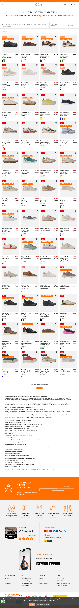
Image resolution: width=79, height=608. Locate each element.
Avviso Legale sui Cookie (63, 583)
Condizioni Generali (62, 585)
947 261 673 (5, 1)
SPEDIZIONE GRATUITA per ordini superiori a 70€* (65, 1)
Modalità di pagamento (28, 581)
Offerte (41, 578)
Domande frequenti (27, 583)
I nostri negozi (8, 581)
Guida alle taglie (26, 585)
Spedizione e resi (26, 578)
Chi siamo (7, 578)
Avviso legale (60, 578)
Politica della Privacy (62, 581)
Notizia (41, 581)
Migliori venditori (44, 583)
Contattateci (8, 583)
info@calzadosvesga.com (17, 1)
